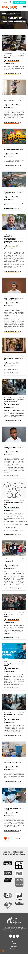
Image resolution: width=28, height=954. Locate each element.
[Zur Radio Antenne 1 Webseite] (8, 905)
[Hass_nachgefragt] (14, 136)
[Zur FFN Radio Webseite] (19, 865)
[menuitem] (5, 2)
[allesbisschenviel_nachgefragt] (14, 87)
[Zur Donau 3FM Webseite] (8, 895)
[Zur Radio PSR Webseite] (19, 873)
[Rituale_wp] (14, 345)
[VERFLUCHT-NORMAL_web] (14, 651)
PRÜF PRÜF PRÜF (8, 561)
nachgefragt (21, 55)
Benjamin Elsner (7, 397)
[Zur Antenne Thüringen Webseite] (8, 873)
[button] (24, 7)
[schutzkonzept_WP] (14, 490)
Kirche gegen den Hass (11, 149)
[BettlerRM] (14, 387)
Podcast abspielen (13, 60)
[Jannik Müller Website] (14, 285)
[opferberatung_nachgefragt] (14, 43)
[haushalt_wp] (14, 749)
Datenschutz (14, 948)
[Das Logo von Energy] (19, 896)
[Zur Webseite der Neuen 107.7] (8, 880)
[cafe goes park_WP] (14, 179)
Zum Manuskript (9, 63)
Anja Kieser (6, 190)
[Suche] (10, 2)
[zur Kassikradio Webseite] (8, 863)
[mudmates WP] (14, 602)
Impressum (14, 946)
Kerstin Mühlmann (8, 53)
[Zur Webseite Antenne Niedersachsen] (19, 903)
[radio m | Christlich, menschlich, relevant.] (11, 7)
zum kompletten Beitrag (12, 73)
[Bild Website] (14, 222)
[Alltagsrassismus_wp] (14, 434)
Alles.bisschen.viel (9, 100)
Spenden (14, 941)
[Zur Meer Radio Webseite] (19, 882)
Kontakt (4, 2)
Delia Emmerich (7, 239)
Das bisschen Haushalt (11, 762)
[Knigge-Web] (14, 702)
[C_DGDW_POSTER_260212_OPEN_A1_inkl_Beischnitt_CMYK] (14, 795)
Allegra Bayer (7, 612)
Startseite (4, 13)
